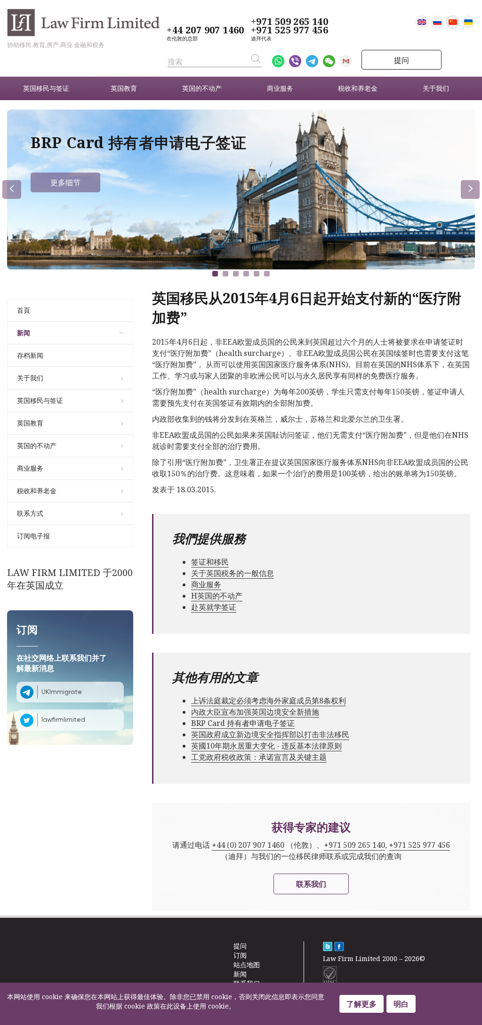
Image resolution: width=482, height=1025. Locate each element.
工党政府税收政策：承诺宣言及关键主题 (259, 757)
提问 (401, 60)
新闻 (23, 332)
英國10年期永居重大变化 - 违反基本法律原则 (266, 746)
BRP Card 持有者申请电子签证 (243, 723)
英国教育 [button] (124, 88)
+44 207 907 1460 (205, 30)
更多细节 (65, 182)
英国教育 (30, 422)
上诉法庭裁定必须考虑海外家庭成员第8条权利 (268, 700)
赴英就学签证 (213, 607)
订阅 (240, 955)
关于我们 (30, 377)
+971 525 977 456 (289, 30)
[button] (215, 273)
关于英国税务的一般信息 (232, 573)
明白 (401, 1004)
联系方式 (30, 513)
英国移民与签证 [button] (46, 88)
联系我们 (311, 884)
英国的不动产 (36, 445)
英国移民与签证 (40, 400)
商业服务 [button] (280, 88)
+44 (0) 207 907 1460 (248, 845)
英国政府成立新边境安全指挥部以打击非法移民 (270, 734)
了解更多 (361, 1004)
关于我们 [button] (436, 88)
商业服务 (30, 468)
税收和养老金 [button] (358, 88)
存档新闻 (30, 355)
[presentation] (11, 189)
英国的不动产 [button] (202, 88)
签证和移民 (210, 562)
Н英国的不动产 (216, 596)
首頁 (23, 310)
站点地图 (246, 964)
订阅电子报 (33, 535)
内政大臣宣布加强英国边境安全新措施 (255, 712)
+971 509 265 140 (289, 21)
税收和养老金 (36, 490)
